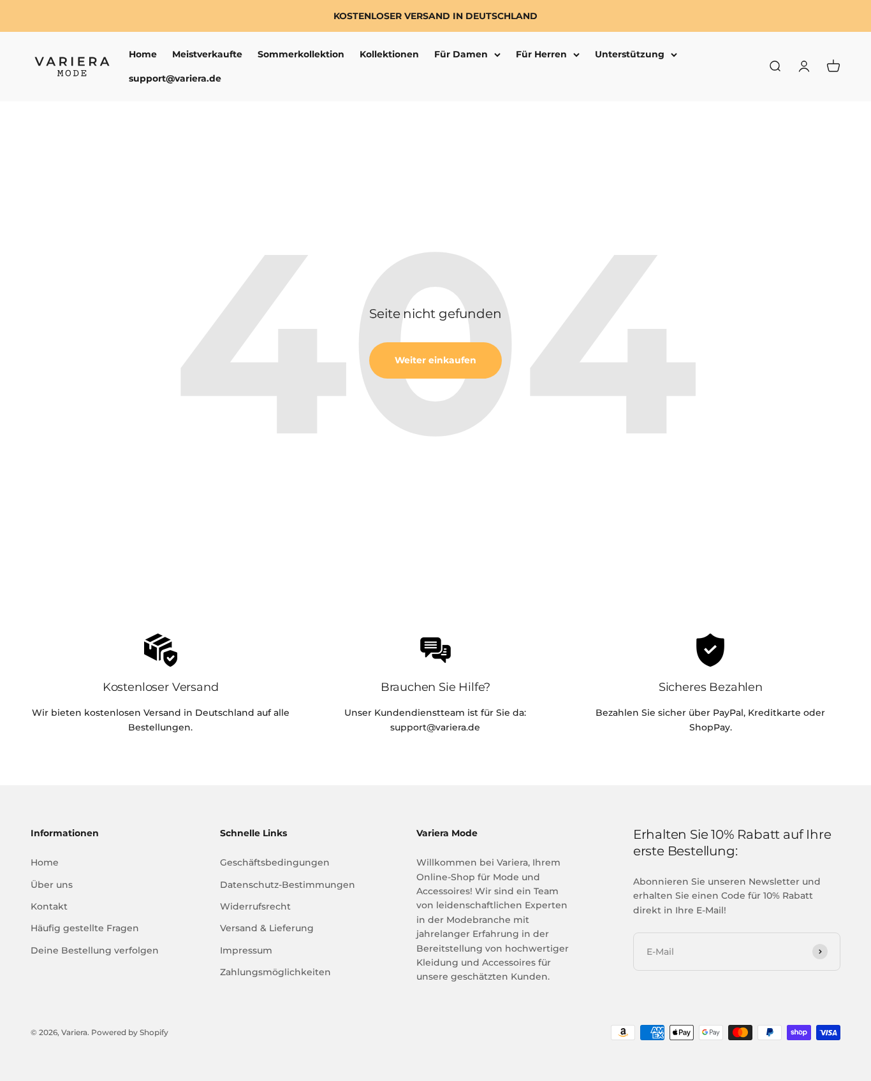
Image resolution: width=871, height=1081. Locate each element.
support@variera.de (175, 79)
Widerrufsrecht (255, 906)
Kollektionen (389, 54)
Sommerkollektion (301, 54)
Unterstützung (629, 54)
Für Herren (541, 54)
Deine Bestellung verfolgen (95, 950)
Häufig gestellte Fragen (85, 928)
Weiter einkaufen (435, 360)
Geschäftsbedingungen (275, 862)
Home (143, 54)
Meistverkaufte (207, 54)
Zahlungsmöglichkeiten (275, 972)
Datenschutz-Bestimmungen (287, 884)
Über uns (52, 884)
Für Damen (461, 54)
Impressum (246, 950)
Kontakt (49, 906)
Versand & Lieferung (267, 928)
